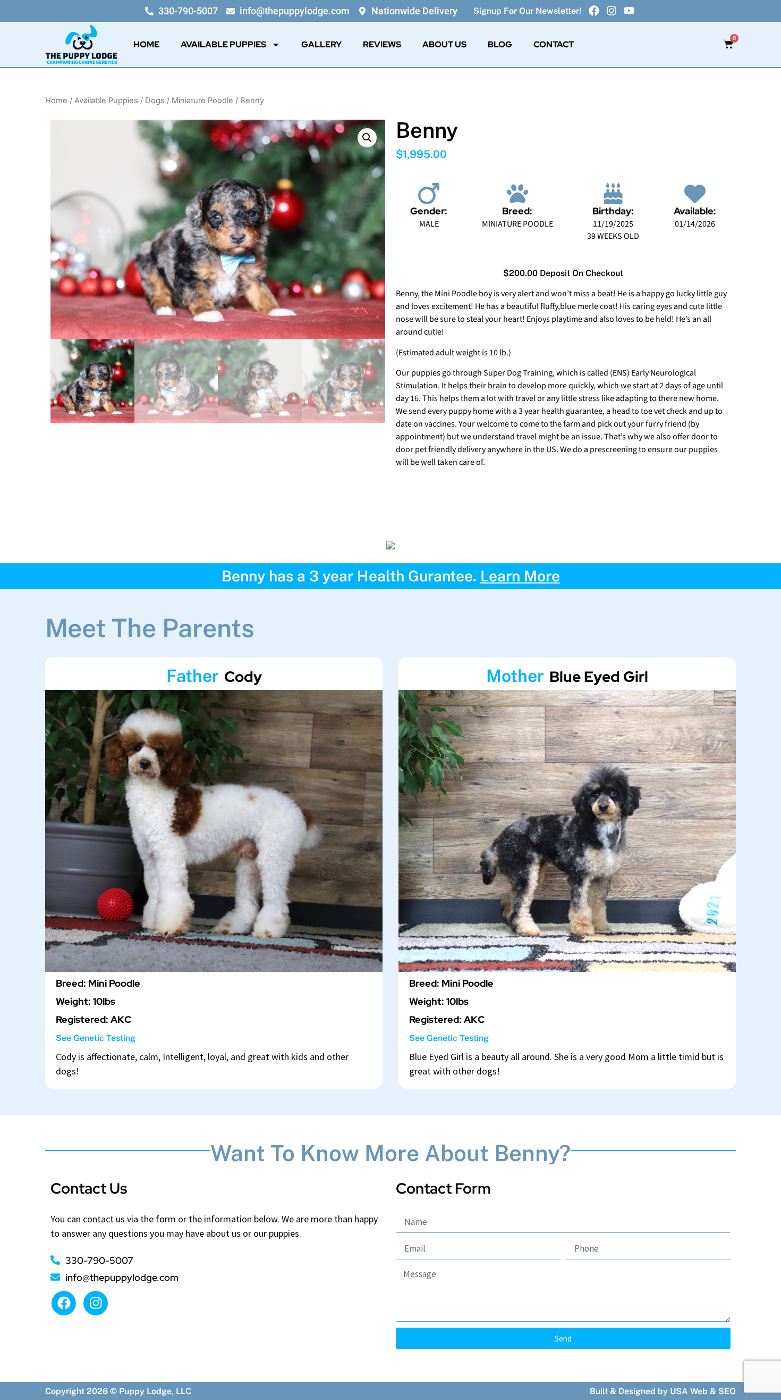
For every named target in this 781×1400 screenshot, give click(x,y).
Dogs (155, 100)
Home (146, 44)
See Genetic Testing (95, 1038)
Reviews (382, 44)
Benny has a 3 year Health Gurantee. (391, 576)
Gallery (321, 44)
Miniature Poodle (202, 100)
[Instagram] (611, 10)
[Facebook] (594, 10)
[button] (367, 137)
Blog (500, 44)
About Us (444, 44)
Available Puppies (223, 44)
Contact (553, 44)
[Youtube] (629, 10)
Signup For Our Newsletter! (527, 11)
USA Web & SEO (703, 1391)
